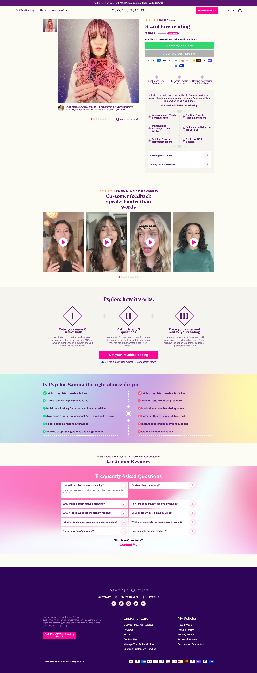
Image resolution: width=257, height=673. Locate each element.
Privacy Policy (186, 634)
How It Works (185, 625)
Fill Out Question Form (181, 45)
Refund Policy (186, 630)
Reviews (128, 630)
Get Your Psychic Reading (138, 625)
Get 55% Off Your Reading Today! (60, 635)
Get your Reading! (207, 10)
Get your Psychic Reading (128, 355)
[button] (58, 10)
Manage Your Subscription (139, 644)
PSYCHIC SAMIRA (57, 662)
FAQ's (127, 634)
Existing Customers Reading (140, 649)
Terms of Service (187, 639)
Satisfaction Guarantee (191, 644)
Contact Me (128, 544)
